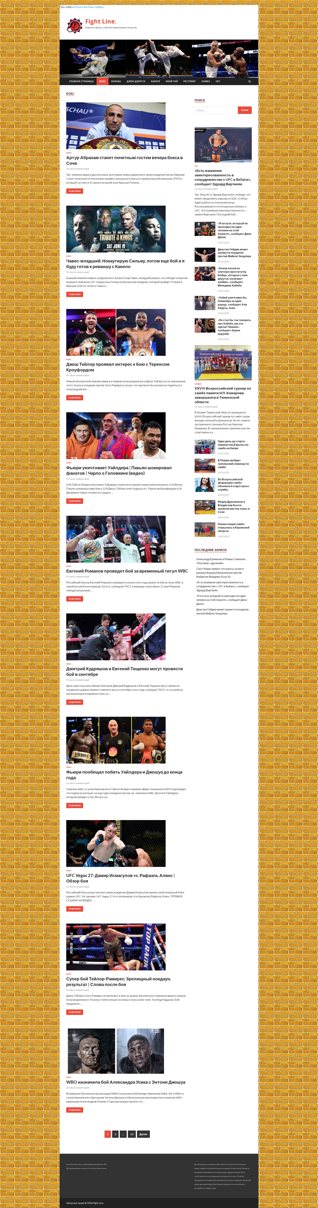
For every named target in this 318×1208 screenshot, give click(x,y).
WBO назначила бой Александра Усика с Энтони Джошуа (125, 1082)
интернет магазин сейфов (88, 6)
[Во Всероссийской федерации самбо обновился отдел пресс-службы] (205, 490)
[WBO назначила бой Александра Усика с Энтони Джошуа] (127, 1051)
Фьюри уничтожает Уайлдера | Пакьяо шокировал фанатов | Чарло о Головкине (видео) (119, 470)
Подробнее (75, 191)
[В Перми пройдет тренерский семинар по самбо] (205, 471)
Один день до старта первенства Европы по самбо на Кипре (233, 445)
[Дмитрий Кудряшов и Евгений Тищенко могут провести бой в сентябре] (127, 638)
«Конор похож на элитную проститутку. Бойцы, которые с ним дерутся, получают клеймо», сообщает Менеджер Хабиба (232, 277)
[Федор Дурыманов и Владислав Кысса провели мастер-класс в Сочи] (205, 513)
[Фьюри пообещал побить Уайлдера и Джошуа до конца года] (127, 741)
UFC (218, 81)
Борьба (116, 81)
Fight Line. (100, 21)
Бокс (102, 81)
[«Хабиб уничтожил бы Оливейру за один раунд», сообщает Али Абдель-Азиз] (205, 309)
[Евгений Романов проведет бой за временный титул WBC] (127, 540)
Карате (155, 81)
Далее (143, 1134)
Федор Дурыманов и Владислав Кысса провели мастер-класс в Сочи (234, 506)
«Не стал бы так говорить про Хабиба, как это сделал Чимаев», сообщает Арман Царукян (234, 326)
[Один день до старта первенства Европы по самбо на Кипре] (205, 452)
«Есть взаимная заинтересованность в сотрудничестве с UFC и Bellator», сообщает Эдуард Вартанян (222, 586)
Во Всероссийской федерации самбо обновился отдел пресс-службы (234, 484)
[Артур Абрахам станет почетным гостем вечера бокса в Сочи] (127, 127)
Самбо (205, 81)
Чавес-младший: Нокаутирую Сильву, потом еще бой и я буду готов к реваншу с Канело (125, 263)
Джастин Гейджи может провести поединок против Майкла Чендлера (234, 253)
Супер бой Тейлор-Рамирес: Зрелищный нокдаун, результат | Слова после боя (118, 981)
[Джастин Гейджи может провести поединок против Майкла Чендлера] (205, 260)
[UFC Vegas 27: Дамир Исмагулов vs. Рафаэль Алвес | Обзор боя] (127, 845)
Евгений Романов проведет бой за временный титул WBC (127, 571)
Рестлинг (189, 81)
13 (131, 1134)
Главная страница (81, 81)
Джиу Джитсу (136, 81)
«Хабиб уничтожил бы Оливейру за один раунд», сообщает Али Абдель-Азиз (232, 302)
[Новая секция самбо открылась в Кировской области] (205, 535)
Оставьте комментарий (77, 168)
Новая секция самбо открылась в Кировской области (233, 527)
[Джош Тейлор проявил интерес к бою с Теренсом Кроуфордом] (127, 333)
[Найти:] (223, 110)
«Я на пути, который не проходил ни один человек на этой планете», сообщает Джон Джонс (234, 230)
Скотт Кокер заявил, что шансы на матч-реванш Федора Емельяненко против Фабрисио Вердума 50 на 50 (220, 572)
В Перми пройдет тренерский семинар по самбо (233, 464)
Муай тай (172, 81)
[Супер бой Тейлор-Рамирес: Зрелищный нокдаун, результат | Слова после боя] (127, 948)
